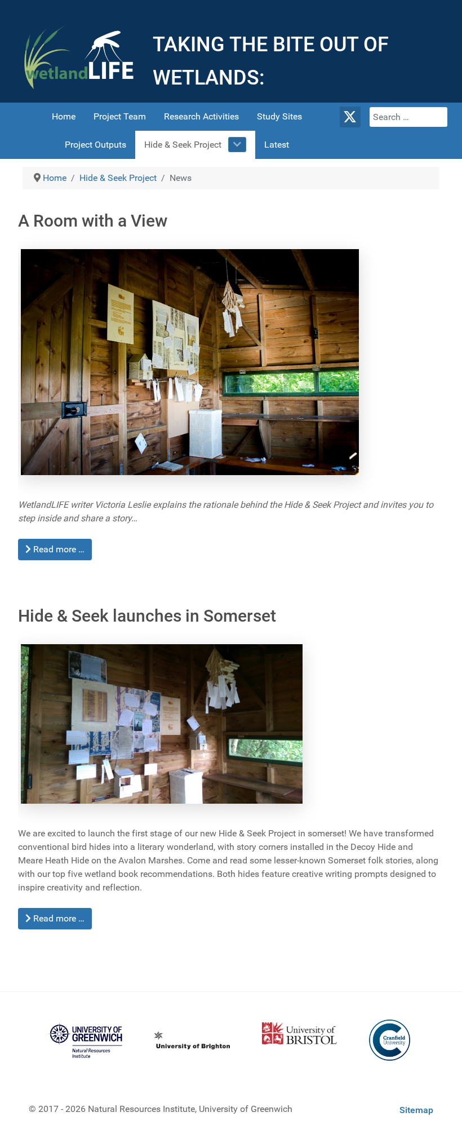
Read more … (58, 549)
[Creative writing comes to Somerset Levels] (194, 359)
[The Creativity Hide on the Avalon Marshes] (166, 721)
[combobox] (408, 117)
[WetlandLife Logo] (79, 57)
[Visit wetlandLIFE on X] (350, 117)
